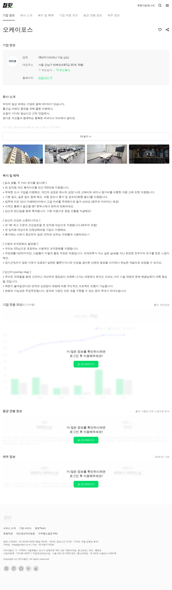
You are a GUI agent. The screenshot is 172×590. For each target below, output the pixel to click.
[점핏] (8, 5)
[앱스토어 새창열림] (36, 570)
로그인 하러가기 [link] (86, 364)
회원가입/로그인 (146, 5)
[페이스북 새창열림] (22, 570)
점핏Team (40, 528)
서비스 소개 (9, 528)
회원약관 (8, 533)
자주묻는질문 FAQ (48, 533)
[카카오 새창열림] (14, 570)
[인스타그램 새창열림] (7, 570)
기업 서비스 (25, 528)
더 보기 (84, 136)
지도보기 (46, 70)
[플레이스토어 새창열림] (29, 570)
